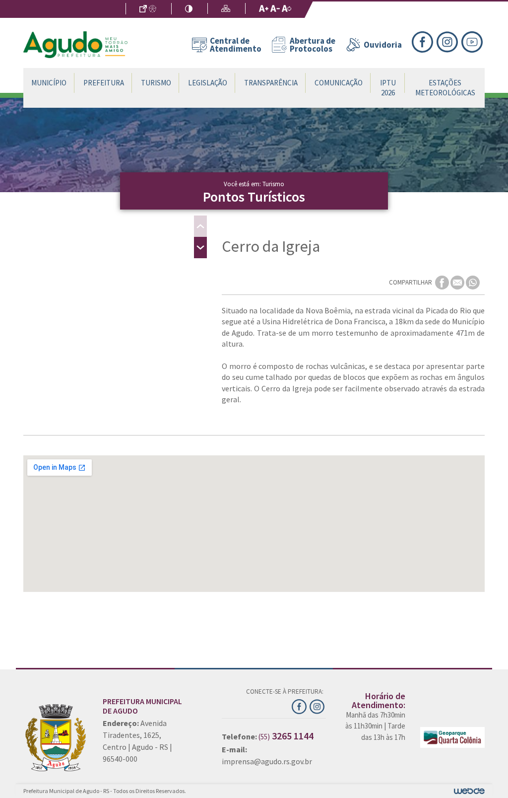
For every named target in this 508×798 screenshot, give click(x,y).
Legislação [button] (207, 82)
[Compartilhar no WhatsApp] (473, 282)
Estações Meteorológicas (445, 87)
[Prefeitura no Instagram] (449, 41)
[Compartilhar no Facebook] (442, 282)
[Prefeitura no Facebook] (424, 41)
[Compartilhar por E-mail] (458, 282)
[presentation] (200, 226)
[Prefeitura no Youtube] (473, 41)
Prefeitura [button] (103, 82)
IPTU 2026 (388, 87)
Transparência (271, 82)
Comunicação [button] (339, 82)
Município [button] (48, 82)
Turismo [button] (156, 82)
